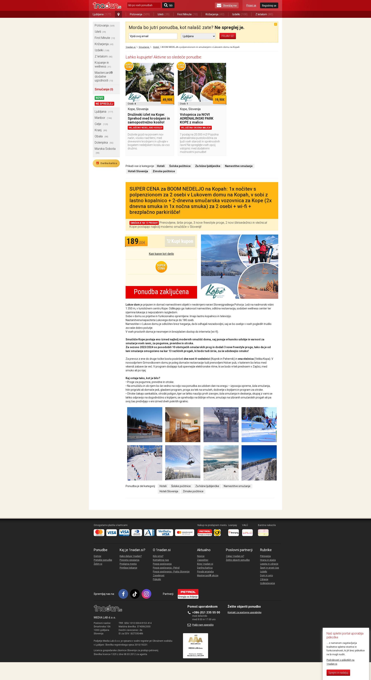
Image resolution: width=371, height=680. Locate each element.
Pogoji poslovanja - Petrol (166, 567)
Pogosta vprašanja (129, 560)
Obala (101, 136)
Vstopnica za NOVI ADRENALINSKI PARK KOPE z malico (196, 118)
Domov (97, 556)
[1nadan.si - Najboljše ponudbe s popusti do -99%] (107, 5)
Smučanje (104, 89)
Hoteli (163, 486)
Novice (200, 556)
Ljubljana (102, 14)
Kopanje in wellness (103, 64)
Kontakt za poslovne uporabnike (244, 612)
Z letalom (264, 14)
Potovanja (140, 14)
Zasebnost (158, 575)
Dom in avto (266, 575)
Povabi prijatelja (205, 571)
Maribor (103, 118)
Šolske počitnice (181, 486)
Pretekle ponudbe (103, 560)
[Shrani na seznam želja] (169, 67)
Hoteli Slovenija (169, 491)
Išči (171, 5)
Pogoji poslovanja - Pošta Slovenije (171, 571)
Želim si (98, 564)
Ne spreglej (104, 103)
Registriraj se (269, 5)
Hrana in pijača (268, 560)
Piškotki (157, 579)
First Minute (187, 14)
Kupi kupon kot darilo (161, 254)
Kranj (101, 130)
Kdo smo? (158, 556)
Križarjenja (215, 14)
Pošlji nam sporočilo (203, 624)
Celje (101, 124)
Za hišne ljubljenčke (207, 486)
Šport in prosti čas (269, 567)
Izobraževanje (267, 583)
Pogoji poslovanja (162, 564)
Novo (99, 97)
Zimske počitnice (193, 491)
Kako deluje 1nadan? (131, 556)
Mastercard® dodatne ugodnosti (104, 76)
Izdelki (240, 14)
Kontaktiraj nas (161, 560)
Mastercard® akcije (207, 575)
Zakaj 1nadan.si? (235, 556)
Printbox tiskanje (128, 567)
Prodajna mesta (128, 564)
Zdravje (264, 579)
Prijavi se (251, 5)
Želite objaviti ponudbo (238, 560)
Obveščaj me (230, 5)
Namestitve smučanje (237, 486)
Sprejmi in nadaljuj (338, 672)
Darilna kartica (106, 163)
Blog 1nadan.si (205, 564)
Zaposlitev (202, 560)
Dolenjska (104, 142)
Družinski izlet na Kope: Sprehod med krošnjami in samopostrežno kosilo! (149, 118)
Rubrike (266, 550)
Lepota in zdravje (269, 564)
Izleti (163, 14)
